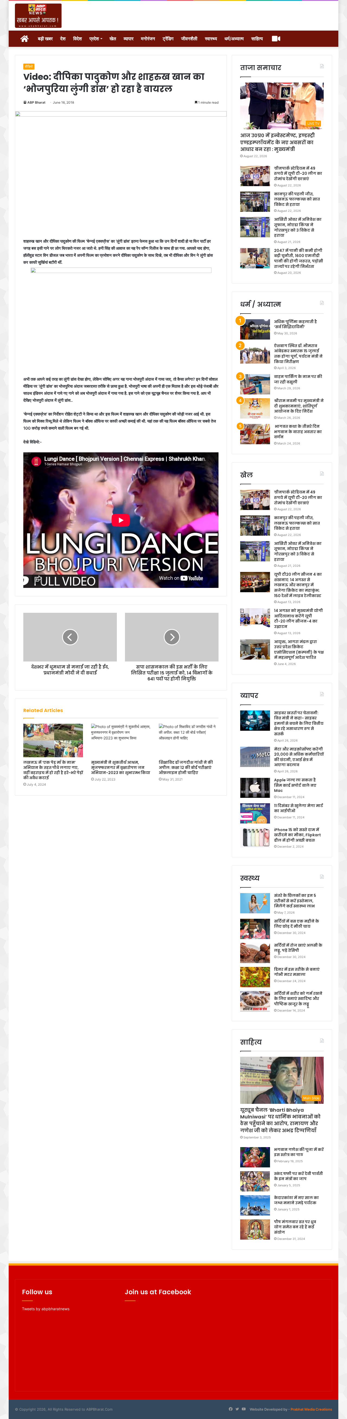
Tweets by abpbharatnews (45, 1308)
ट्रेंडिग (168, 38)
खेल (113, 38)
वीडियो (29, 66)
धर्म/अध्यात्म (234, 38)
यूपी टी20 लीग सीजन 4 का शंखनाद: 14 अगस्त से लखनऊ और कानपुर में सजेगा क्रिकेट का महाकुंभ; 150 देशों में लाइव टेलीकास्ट (298, 585)
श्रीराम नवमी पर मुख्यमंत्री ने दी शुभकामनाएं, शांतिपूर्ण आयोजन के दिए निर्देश (299, 406)
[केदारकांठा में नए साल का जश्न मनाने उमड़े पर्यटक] (255, 1205)
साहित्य (257, 38)
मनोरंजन (148, 38)
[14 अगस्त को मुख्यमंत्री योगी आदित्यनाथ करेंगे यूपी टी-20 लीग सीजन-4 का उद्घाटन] (255, 618)
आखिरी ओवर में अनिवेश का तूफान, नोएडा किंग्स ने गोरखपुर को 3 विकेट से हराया (298, 227)
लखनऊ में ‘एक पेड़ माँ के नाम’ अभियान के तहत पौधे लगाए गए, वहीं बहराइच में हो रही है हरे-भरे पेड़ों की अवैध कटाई (53, 770)
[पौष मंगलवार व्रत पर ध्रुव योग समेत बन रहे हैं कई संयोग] (255, 1229)
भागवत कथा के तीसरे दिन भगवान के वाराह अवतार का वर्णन (298, 432)
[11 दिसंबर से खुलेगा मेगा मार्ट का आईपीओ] (255, 813)
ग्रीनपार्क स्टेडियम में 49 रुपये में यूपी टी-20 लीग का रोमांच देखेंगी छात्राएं (298, 174)
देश (63, 38)
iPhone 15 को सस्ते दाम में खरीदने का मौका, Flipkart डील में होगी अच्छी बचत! (297, 835)
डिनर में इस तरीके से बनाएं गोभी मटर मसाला (297, 972)
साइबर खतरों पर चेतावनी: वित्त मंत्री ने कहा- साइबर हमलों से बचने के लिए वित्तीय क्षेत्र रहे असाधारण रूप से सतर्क (298, 723)
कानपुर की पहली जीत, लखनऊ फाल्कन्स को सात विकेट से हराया (297, 199)
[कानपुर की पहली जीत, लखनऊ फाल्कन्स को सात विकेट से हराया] (255, 202)
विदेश (77, 38)
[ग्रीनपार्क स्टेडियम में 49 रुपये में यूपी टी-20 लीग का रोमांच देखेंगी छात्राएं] (255, 176)
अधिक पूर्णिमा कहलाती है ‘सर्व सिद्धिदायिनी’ (295, 324)
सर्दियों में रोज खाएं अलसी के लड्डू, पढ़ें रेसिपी (298, 948)
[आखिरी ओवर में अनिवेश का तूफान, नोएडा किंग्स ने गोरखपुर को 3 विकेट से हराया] (255, 227)
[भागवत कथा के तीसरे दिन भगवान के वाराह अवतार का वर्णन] (255, 434)
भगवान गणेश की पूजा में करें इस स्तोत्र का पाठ (299, 1152)
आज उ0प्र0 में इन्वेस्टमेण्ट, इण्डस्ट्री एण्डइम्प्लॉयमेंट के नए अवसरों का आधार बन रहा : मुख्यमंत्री (277, 142)
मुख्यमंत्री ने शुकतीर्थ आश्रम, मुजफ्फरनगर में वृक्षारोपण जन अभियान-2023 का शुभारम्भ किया (120, 767)
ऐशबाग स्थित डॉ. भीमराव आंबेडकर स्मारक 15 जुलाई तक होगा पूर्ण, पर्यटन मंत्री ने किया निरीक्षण (298, 353)
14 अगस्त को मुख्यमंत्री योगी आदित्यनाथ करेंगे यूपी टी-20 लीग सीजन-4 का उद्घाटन (298, 618)
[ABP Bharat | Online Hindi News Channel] (38, 16)
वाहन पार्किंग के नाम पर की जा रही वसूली (298, 379)
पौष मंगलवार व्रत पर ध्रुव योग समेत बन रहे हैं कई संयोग (295, 1227)
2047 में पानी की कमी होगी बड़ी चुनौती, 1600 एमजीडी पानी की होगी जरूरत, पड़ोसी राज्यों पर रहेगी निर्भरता (298, 258)
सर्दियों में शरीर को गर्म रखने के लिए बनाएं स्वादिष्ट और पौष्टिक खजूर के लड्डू (298, 999)
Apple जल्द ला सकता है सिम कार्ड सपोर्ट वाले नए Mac (295, 785)
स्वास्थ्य (211, 38)
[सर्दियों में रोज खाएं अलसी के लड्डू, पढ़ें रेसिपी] (255, 953)
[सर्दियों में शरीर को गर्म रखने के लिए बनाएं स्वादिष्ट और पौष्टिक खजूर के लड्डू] (255, 1001)
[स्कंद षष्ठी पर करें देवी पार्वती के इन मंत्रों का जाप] (255, 1181)
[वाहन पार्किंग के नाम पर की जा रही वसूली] (255, 384)
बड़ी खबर (45, 38)
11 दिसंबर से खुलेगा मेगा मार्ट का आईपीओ (298, 808)
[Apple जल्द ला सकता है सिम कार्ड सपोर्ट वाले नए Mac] (255, 788)
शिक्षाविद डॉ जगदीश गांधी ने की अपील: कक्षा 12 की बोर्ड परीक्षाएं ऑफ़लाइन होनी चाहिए (186, 767)
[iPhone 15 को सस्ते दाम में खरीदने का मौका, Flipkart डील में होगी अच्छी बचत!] (255, 837)
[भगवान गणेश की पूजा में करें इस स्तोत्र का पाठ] (255, 1157)
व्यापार (128, 38)
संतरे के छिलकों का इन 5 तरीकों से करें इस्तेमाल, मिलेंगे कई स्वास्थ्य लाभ (295, 901)
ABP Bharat (36, 102)
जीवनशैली (189, 38)
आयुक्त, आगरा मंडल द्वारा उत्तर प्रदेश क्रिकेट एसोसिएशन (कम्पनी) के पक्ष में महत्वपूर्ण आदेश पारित (299, 649)
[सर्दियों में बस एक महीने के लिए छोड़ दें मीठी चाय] (255, 929)
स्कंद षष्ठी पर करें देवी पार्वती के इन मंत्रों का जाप (298, 1176)
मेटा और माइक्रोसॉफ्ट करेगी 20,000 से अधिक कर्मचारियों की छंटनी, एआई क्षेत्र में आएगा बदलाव (299, 757)
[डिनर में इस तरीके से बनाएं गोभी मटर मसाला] (255, 977)
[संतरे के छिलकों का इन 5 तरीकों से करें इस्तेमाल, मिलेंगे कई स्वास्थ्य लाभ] (255, 903)
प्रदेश (94, 38)
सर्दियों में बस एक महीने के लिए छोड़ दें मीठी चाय (296, 923)
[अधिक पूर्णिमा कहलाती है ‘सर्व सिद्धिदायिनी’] (255, 329)
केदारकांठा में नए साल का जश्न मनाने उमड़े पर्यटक (296, 1200)
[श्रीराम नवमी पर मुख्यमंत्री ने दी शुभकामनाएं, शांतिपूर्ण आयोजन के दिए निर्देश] (255, 408)
